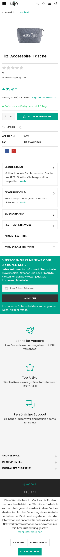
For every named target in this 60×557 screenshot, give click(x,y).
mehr (23, 181)
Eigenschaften (14, 213)
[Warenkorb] (56, 3)
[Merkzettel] (43, 3)
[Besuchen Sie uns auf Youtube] (33, 492)
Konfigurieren (38, 542)
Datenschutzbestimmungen (35, 306)
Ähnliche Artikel (16, 236)
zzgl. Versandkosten (44, 97)
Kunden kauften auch (19, 246)
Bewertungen (14, 192)
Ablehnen (18, 542)
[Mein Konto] (49, 3)
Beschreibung (14, 167)
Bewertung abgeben (14, 77)
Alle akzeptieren (29, 551)
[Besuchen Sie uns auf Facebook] (26, 492)
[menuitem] (4, 3)
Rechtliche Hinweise (18, 225)
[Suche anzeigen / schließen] (37, 3)
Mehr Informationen (30, 532)
